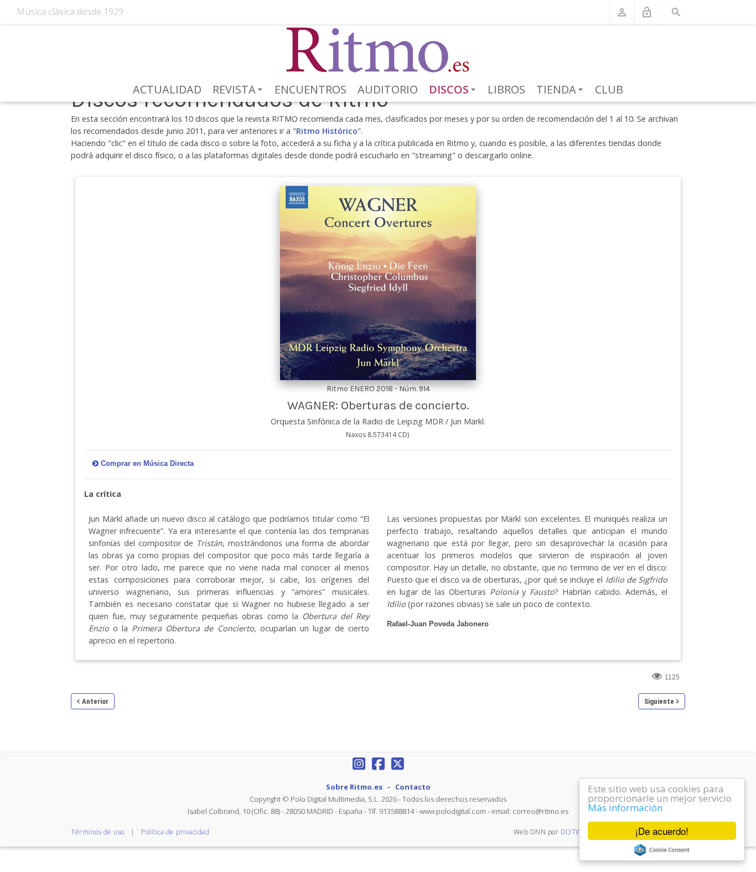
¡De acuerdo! (661, 831)
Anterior (95, 701)
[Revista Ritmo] (378, 50)
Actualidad (167, 89)
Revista (239, 90)
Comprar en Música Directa (147, 463)
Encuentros (310, 89)
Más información (625, 807)
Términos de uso (98, 832)
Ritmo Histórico (327, 131)
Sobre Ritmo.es (354, 787)
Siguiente (659, 701)
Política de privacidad (175, 832)
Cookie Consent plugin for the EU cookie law (662, 850)
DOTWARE (578, 832)
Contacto (413, 787)
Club (609, 89)
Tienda (561, 90)
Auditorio (388, 89)
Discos (454, 90)
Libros (506, 89)
